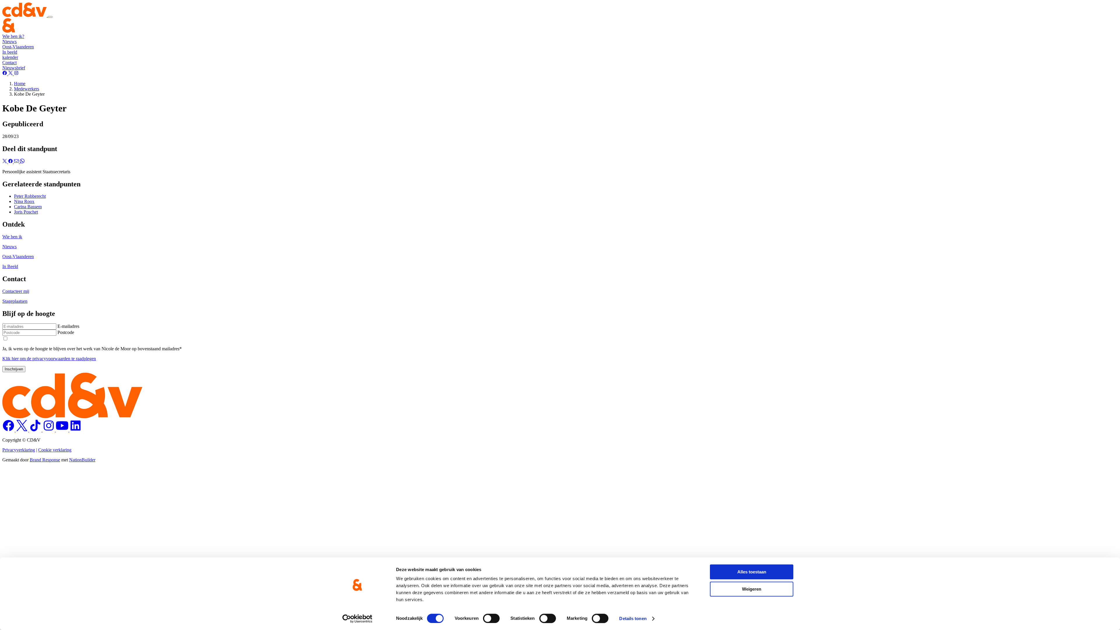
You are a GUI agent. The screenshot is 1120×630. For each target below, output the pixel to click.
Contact (9, 62)
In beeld (9, 52)
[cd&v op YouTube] (62, 430)
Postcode (65, 332)
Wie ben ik (12, 236)
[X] (11, 73)
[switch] (491, 618)
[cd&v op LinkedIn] (75, 430)
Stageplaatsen (14, 301)
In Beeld (10, 266)
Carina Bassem (28, 206)
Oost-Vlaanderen (18, 46)
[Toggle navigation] (50, 17)
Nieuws (9, 41)
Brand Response (45, 459)
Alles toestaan (751, 571)
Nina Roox (24, 201)
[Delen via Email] (17, 161)
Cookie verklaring (54, 449)
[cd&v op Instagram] (49, 430)
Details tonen (632, 618)
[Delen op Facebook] (11, 161)
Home (19, 83)
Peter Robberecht (30, 196)
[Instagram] (16, 73)
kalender (10, 57)
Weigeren (751, 589)
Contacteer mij (15, 291)
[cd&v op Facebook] (9, 430)
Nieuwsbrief (13, 67)
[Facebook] (5, 73)
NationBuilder (82, 459)
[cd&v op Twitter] (22, 430)
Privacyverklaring (18, 449)
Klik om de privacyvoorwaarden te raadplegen (49, 358)
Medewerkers (26, 88)
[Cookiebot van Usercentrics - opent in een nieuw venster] (357, 618)
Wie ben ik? (13, 36)
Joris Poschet (26, 211)
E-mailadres (68, 326)
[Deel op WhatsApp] (22, 161)
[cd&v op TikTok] (36, 430)
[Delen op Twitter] (5, 161)
